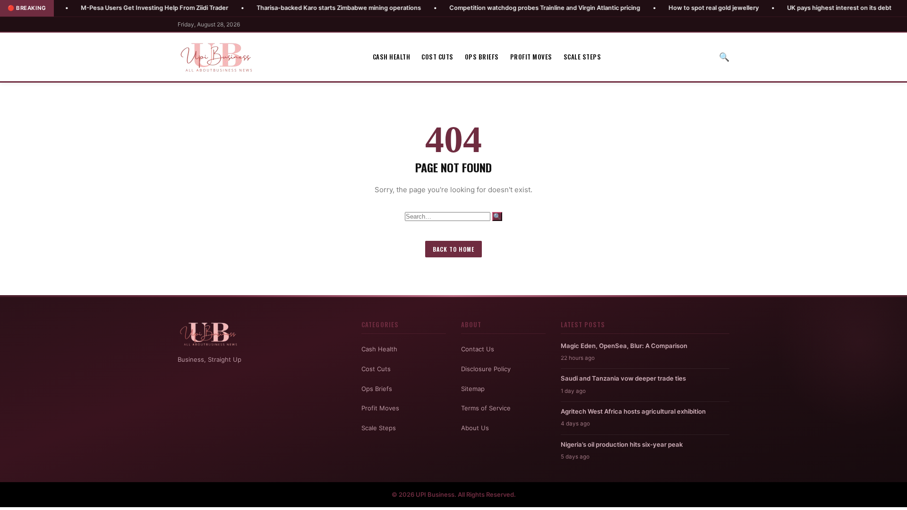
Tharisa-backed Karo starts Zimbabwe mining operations (313, 7)
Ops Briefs (482, 56)
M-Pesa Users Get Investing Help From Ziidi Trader (128, 7)
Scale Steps (582, 56)
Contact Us (477, 349)
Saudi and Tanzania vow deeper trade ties (623, 378)
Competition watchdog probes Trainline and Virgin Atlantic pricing (518, 7)
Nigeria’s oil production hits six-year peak (622, 444)
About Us (475, 428)
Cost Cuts (437, 56)
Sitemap (473, 388)
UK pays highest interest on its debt (813, 7)
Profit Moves (531, 56)
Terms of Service (486, 408)
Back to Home (453, 249)
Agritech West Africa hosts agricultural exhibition (633, 411)
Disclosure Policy (486, 369)
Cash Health (392, 56)
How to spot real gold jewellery (687, 7)
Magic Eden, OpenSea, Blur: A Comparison (624, 345)
